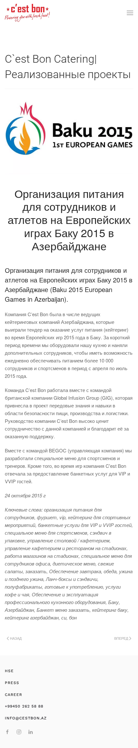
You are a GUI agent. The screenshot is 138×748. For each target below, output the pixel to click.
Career (13, 694)
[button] (130, 13)
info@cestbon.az (26, 718)
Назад (16, 638)
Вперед (121, 638)
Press (12, 683)
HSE (9, 671)
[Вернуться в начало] (27, 13)
